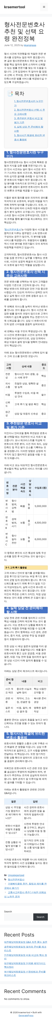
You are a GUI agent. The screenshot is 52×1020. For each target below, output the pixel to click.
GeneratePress (26, 1015)
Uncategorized (16, 875)
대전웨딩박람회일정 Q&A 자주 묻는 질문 (25, 942)
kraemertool (14, 7)
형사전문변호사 (13, 229)
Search (8, 911)
